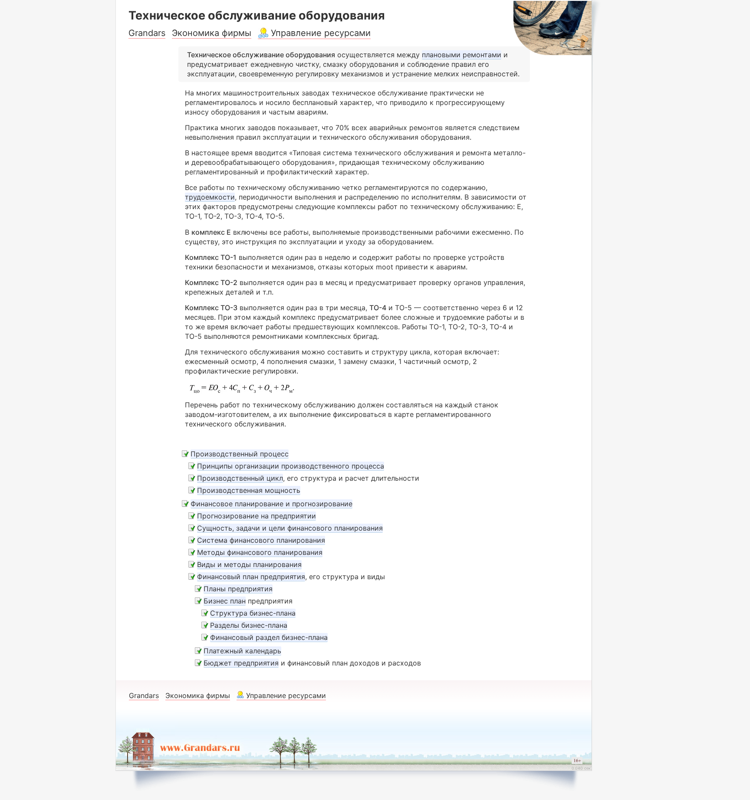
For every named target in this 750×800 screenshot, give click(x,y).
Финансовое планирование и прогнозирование (271, 503)
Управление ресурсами (321, 33)
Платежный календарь (242, 650)
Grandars (146, 33)
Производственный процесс (240, 453)
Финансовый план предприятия (251, 576)
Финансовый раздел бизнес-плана (269, 637)
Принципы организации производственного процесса (290, 466)
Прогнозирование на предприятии (256, 515)
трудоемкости (210, 197)
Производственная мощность (248, 490)
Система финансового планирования (261, 540)
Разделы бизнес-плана (248, 625)
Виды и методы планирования (249, 564)
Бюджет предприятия (241, 663)
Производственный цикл (240, 478)
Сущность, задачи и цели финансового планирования (290, 528)
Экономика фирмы (211, 33)
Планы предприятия (238, 588)
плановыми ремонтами (461, 54)
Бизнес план (225, 601)
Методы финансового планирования (259, 552)
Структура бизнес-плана (253, 613)
